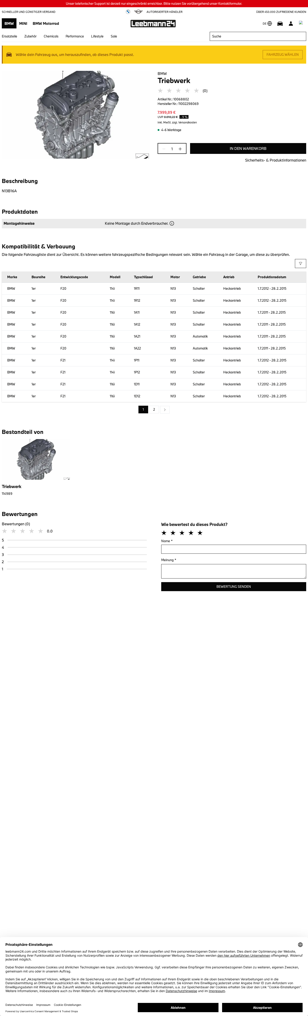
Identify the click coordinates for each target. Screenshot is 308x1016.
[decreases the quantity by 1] (165, 148)
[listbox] (154, 410)
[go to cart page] (301, 23)
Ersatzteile (9, 36)
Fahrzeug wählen (283, 54)
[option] (165, 410)
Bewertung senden (233, 586)
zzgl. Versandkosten (184, 122)
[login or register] (291, 23)
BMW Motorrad (46, 23)
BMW (9, 23)
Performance (75, 36)
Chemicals (51, 36)
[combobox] (258, 36)
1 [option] (143, 409)
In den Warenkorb (248, 148)
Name (167, 541)
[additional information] (172, 223)
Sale (114, 36)
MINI (23, 23)
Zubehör (30, 36)
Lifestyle (97, 36)
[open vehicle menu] (280, 23)
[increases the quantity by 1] (179, 148)
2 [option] (154, 409)
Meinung (168, 560)
